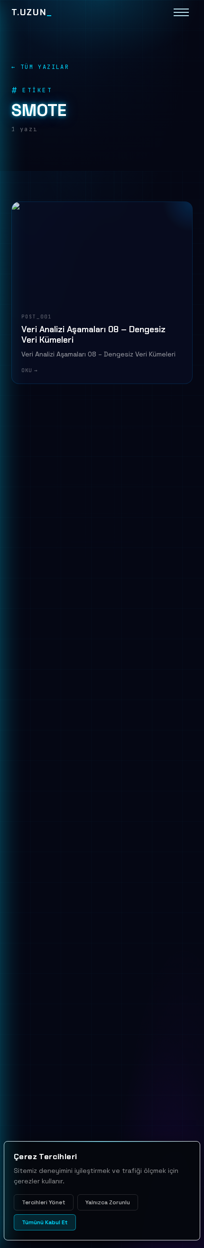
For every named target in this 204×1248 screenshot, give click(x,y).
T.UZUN (31, 12)
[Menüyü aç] (181, 12)
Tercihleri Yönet (43, 1202)
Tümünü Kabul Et (45, 1222)
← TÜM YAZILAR (40, 67)
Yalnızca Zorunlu (107, 1202)
